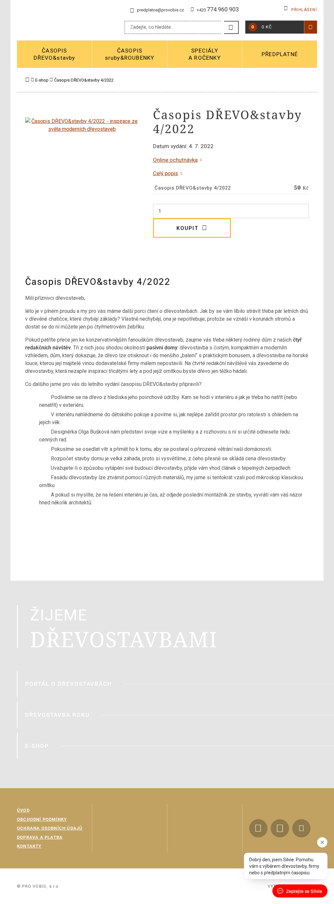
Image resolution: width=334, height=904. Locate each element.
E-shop (37, 746)
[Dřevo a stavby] (62, 22)
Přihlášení (304, 10)
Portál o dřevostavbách (68, 684)
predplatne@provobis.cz (160, 10)
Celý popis (165, 173)
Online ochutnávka (175, 160)
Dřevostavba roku (57, 715)
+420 (218, 10)
